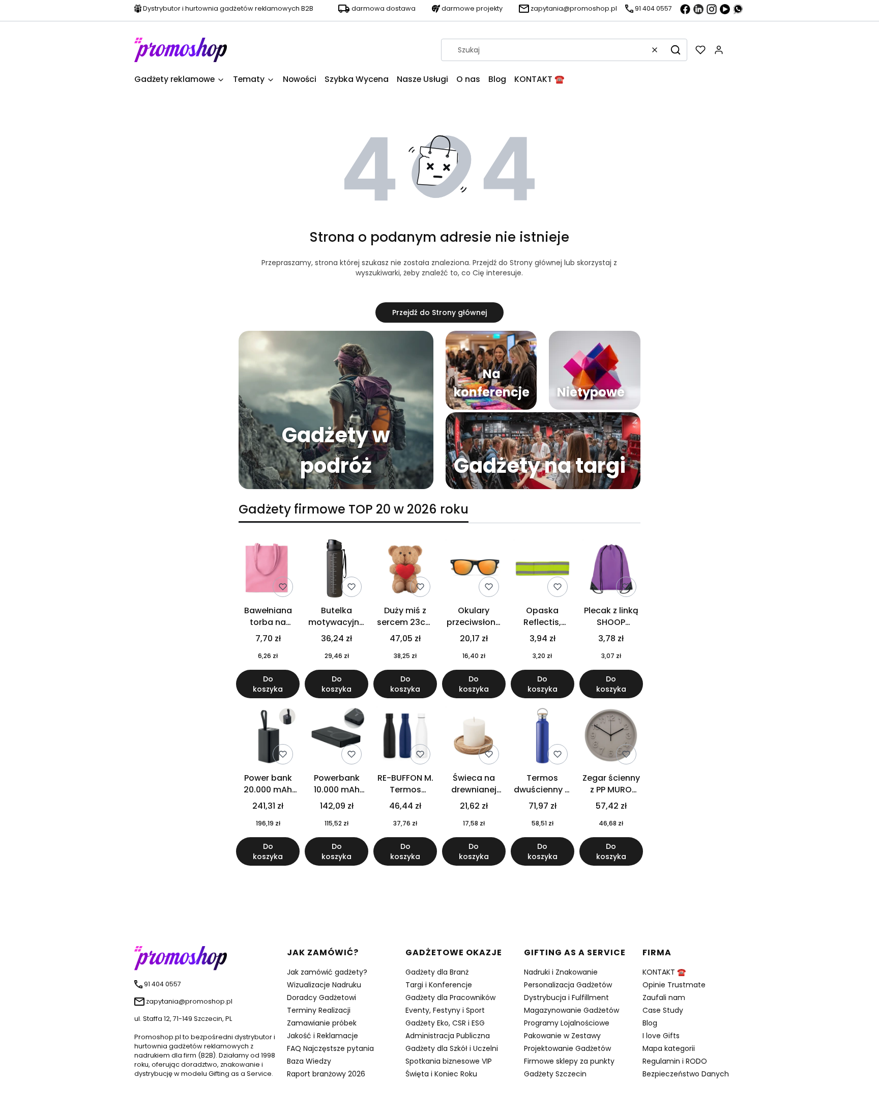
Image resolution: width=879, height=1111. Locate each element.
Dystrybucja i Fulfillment (566, 997)
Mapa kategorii (668, 1048)
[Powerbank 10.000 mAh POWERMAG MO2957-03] (336, 737)
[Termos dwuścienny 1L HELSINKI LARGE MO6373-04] (542, 737)
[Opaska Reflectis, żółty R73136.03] (542, 570)
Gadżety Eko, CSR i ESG (445, 1023)
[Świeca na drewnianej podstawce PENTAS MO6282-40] (474, 737)
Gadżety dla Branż (436, 972)
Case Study (662, 1010)
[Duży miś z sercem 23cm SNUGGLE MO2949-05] (405, 570)
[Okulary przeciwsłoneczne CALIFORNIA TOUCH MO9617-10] (474, 570)
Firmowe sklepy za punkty (569, 1061)
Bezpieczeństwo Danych (685, 1074)
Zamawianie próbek (322, 1023)
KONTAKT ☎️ (664, 972)
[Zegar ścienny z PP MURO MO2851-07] (611, 737)
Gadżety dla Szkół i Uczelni (451, 1048)
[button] (675, 50)
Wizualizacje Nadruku (324, 985)
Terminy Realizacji (318, 1010)
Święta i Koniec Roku (441, 1074)
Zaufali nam (663, 997)
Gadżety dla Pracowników (450, 997)
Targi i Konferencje (438, 985)
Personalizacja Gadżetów (568, 985)
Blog (649, 1023)
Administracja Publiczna (447, 1036)
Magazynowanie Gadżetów (571, 1010)
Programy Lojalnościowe (566, 1023)
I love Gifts (661, 1036)
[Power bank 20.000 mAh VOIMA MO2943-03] (268, 737)
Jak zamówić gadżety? (327, 972)
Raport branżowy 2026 (326, 1074)
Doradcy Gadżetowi (321, 997)
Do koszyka (268, 684)
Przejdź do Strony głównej (439, 312)
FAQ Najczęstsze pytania (330, 1048)
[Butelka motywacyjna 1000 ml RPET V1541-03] (336, 570)
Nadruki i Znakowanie (561, 972)
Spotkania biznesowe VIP (448, 1061)
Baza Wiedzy (309, 1061)
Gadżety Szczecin (555, 1074)
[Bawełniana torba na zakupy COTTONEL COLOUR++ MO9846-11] (268, 570)
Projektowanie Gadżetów (567, 1048)
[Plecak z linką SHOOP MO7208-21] (611, 570)
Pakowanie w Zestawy (562, 1036)
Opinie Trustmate (674, 985)
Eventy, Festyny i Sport (445, 1010)
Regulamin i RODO (674, 1061)
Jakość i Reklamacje (322, 1036)
